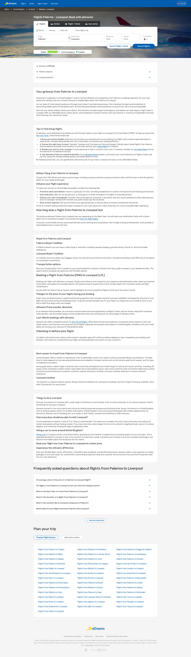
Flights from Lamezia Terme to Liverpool (94, 597)
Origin (40, 36)
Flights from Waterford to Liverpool (131, 573)
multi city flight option (89, 219)
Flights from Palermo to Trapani (51, 549)
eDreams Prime (91, 154)
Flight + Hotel (42, 4)
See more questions (96, 520)
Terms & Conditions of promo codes (116, 636)
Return (126, 36)
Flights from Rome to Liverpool (51, 602)
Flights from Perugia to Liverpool (130, 602)
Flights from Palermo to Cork (50, 592)
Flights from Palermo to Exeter (90, 587)
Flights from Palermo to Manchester (131, 578)
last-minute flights (80, 322)
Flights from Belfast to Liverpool (90, 568)
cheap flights (102, 146)
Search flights (144, 46)
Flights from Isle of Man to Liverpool (131, 564)
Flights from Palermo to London (129, 583)
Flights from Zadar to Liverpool (51, 611)
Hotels (31, 4)
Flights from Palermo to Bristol (90, 583)
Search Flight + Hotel (119, 46)
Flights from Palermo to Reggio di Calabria (133, 549)
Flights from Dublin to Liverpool (51, 568)
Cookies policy (88, 636)
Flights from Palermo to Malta (50, 554)
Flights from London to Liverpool (130, 568)
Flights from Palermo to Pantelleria (91, 549)
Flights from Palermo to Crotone (129, 559)
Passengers (147, 36)
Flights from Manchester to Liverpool (92, 564)
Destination (75, 36)
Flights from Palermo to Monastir (51, 564)
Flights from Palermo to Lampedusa (131, 554)
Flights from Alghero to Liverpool (91, 602)
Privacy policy (99, 636)
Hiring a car (41, 435)
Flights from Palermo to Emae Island (53, 583)
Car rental (54, 4)
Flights (23, 4)
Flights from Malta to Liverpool (50, 597)
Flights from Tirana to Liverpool (129, 606)
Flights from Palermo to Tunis (89, 559)
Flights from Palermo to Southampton (54, 587)
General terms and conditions (72, 636)
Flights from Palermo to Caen (89, 592)
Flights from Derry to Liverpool (50, 578)
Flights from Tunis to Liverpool (129, 597)
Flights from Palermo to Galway (129, 587)
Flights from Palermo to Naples (51, 559)
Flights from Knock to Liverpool (90, 578)
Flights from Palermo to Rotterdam (130, 592)
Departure (110, 36)
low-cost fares (42, 136)
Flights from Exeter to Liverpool (90, 573)
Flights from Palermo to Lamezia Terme (93, 554)
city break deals (140, 149)
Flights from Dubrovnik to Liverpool (52, 606)
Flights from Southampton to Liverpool (54, 573)
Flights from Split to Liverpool (89, 606)
